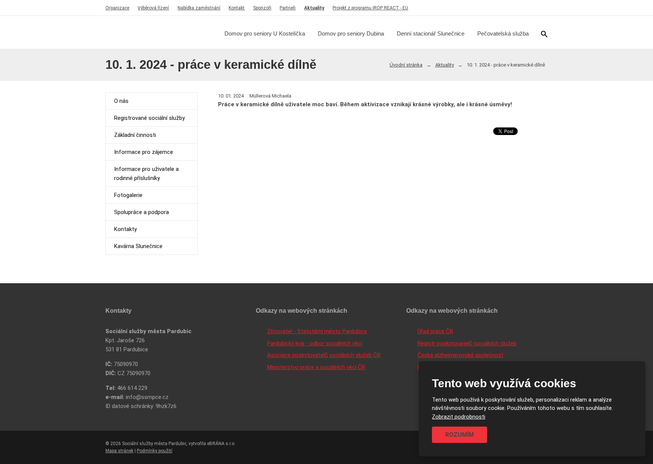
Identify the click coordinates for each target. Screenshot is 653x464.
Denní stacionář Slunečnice (430, 33)
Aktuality (314, 8)
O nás (121, 101)
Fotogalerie (128, 195)
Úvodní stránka (406, 65)
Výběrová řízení (153, 8)
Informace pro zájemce (143, 152)
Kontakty (125, 229)
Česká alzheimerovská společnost (460, 355)
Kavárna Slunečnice (138, 246)
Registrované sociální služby (149, 118)
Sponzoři (262, 8)
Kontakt (236, 8)
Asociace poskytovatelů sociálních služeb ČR (324, 355)
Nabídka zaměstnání (199, 8)
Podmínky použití (154, 450)
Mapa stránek (119, 450)
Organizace (117, 8)
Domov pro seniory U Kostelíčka (264, 33)
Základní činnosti (135, 135)
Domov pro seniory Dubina (351, 33)
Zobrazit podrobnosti (458, 416)
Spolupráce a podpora (141, 212)
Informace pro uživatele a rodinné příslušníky (146, 174)
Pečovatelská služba (503, 33)
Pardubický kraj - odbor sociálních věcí (314, 343)
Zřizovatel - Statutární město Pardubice (317, 331)
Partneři (288, 8)
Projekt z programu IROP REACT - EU (370, 8)
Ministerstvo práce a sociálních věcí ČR (316, 367)
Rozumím (459, 434)
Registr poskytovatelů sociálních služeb (467, 343)
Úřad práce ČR (435, 331)
